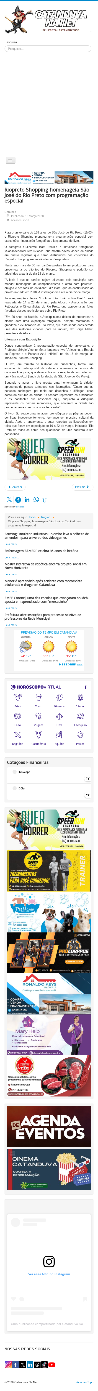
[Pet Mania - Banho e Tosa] (49, 911)
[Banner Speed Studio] (49, 870)
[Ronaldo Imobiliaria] (49, 993)
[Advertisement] (49, 103)
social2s (20, 507)
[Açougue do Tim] (49, 1075)
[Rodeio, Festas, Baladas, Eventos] (49, 1126)
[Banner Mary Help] (49, 1034)
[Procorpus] (49, 952)
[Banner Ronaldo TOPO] (49, 177)
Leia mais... (12, 544)
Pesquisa (11, 42)
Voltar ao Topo (84, 1382)
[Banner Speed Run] (49, 458)
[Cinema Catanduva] (49, 1169)
